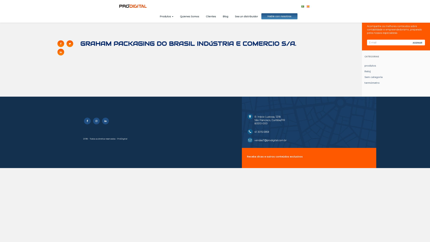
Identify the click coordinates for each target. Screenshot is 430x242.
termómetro (372, 82)
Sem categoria (373, 77)
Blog (225, 16)
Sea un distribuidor (246, 16)
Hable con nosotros (279, 16)
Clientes (211, 16)
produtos (370, 65)
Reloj (367, 71)
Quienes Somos (189, 16)
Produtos (166, 16)
